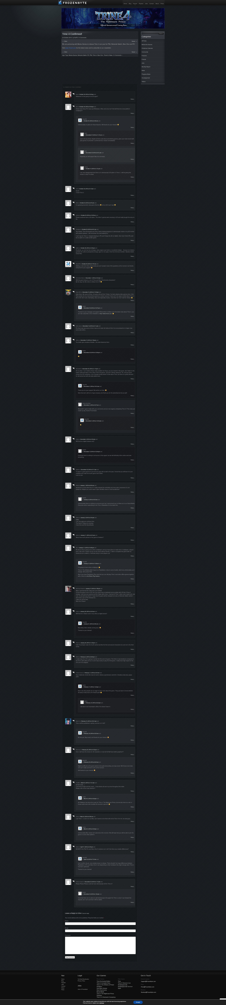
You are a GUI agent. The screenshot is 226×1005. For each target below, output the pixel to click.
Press (162, 3)
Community (145, 52)
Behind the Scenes (147, 44)
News (143, 70)
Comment (68, 935)
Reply (132, 99)
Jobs (146, 3)
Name (66, 921)
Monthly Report (146, 67)
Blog (130, 3)
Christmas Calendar (147, 48)
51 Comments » (117, 55)
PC (88, 55)
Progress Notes (146, 74)
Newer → (134, 41)
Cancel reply (85, 913)
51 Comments (82, 37)
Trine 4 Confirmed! (72, 34)
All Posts (144, 41)
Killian (79, 913)
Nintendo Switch (82, 55)
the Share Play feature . (93, 576)
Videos (143, 81)
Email (66, 928)
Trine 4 (95, 55)
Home (125, 3)
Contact (151, 3)
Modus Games (73, 55)
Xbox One (100, 55)
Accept (138, 1002)
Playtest (141, 3)
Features (144, 55)
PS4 (91, 55)
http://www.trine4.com (106, 313)
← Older (65, 41)
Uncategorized (146, 78)
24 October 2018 (67, 37)
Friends (144, 59)
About (157, 3)
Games (135, 3)
